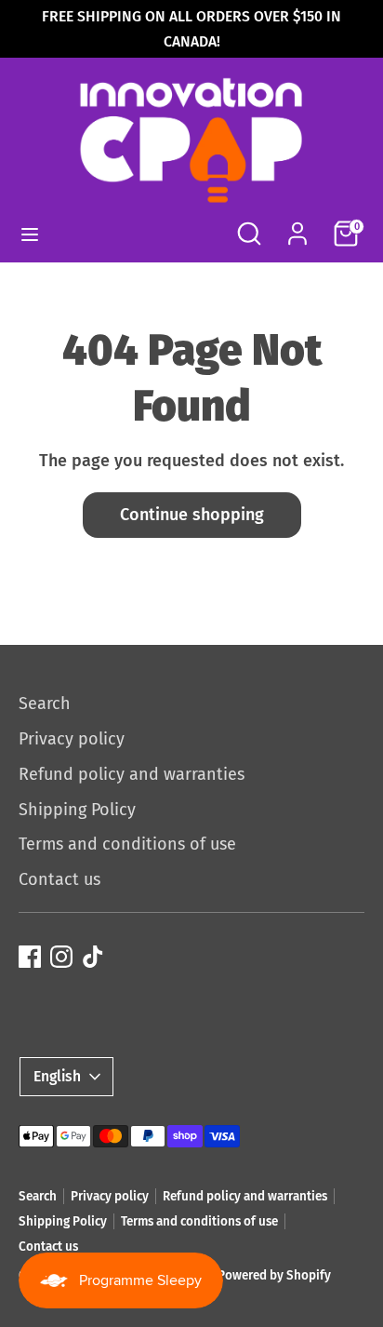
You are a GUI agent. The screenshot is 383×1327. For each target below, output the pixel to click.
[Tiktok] (93, 956)
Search (45, 703)
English (57, 1076)
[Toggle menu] (29, 234)
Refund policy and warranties (131, 774)
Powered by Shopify (274, 1275)
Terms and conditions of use (127, 844)
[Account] (297, 227)
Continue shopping (192, 514)
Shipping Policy (77, 809)
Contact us (59, 879)
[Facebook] (30, 956)
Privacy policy (72, 739)
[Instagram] (61, 956)
